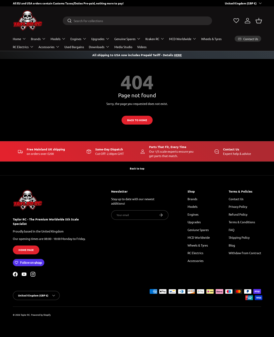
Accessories (47, 47)
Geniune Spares (198, 230)
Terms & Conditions (242, 222)
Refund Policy (238, 214)
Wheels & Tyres (211, 39)
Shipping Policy (239, 237)
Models (56, 39)
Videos (142, 47)
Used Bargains (74, 47)
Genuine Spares (125, 39)
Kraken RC (152, 39)
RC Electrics (21, 47)
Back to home (137, 120)
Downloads (97, 47)
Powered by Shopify (41, 314)
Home (17, 39)
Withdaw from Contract (245, 253)
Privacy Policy (238, 206)
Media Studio (123, 47)
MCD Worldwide (180, 39)
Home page (26, 250)
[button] (258, 20)
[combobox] (137, 20)
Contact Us (236, 199)
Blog (232, 245)
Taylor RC (25, 314)
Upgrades (98, 39)
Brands (36, 39)
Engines (75, 39)
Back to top (137, 168)
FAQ (231, 230)
